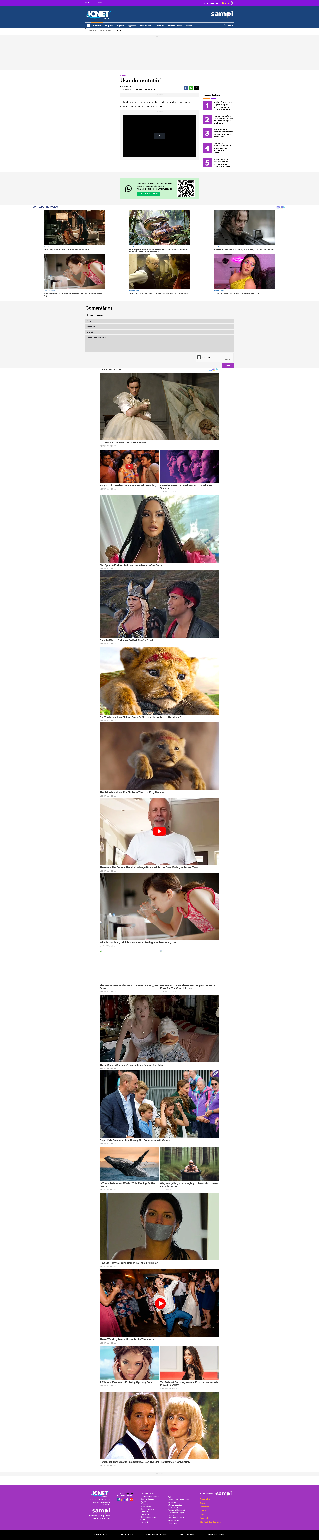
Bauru (202, 1503)
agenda (132, 25)
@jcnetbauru (129, 1493)
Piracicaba (204, 1518)
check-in (159, 25)
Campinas (204, 1507)
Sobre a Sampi (100, 1534)
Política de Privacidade (156, 1534)
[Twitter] (196, 88)
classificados (175, 25)
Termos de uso (126, 1534)
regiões (109, 25)
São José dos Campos (210, 1522)
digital (120, 25)
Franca (202, 1510)
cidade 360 (145, 25)
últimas (97, 25)
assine (189, 25)
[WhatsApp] (191, 88)
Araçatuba (204, 1499)
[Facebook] (186, 88)
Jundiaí (202, 1514)
